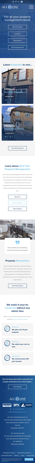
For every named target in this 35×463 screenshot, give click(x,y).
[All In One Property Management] (17, 399)
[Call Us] (18, 2)
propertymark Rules (6, 455)
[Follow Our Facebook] (15, 2)
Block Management (17, 47)
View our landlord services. (20, 319)
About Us (17, 197)
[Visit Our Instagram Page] (10, 409)
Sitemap (16, 455)
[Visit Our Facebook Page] (13, 409)
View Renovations (17, 286)
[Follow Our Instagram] (13, 2)
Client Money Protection (23, 453)
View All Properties (17, 148)
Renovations (17, 41)
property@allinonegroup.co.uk (17, 412)
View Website (17, 387)
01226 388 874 (19, 409)
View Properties (17, 203)
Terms (22, 455)
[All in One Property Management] (10, 7)
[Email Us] (22, 2)
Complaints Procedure (9, 453)
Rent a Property (17, 27)
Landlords (17, 34)
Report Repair (17, 209)
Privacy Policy (30, 455)
